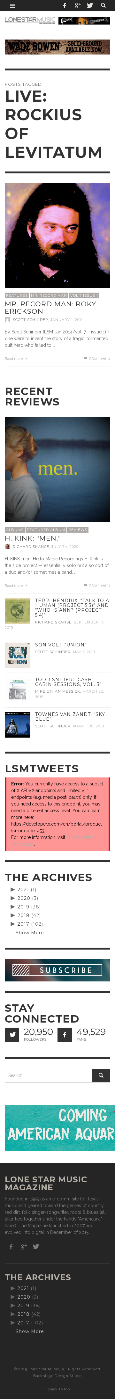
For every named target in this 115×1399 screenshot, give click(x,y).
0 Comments (99, 358)
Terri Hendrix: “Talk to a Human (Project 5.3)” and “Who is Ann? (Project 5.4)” (72, 608)
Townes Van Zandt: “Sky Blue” (70, 716)
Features (17, 295)
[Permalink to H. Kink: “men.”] (57, 469)
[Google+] (77, 5)
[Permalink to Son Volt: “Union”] (17, 655)
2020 (24, 898)
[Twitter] (89, 5)
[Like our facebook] (64, 1035)
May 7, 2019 (84, 652)
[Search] (13, 5)
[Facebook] (65, 5)
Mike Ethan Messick (57, 691)
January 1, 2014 (67, 319)
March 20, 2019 (88, 726)
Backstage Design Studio (57, 1375)
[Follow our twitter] (12, 1035)
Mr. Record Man (49, 295)
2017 (23, 924)
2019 (23, 907)
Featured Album (46, 530)
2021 (23, 890)
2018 (24, 915)
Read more (14, 359)
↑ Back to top (57, 1389)
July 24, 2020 (65, 546)
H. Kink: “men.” (33, 538)
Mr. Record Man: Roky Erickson (50, 307)
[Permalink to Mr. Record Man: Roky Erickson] (57, 234)
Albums (15, 530)
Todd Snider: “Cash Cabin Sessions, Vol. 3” (68, 682)
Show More (30, 933)
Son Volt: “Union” (61, 645)
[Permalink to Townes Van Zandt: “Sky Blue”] (17, 724)
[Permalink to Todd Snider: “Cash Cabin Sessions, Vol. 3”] (17, 689)
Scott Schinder (30, 319)
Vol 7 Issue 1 (84, 295)
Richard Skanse (31, 546)
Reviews (77, 530)
